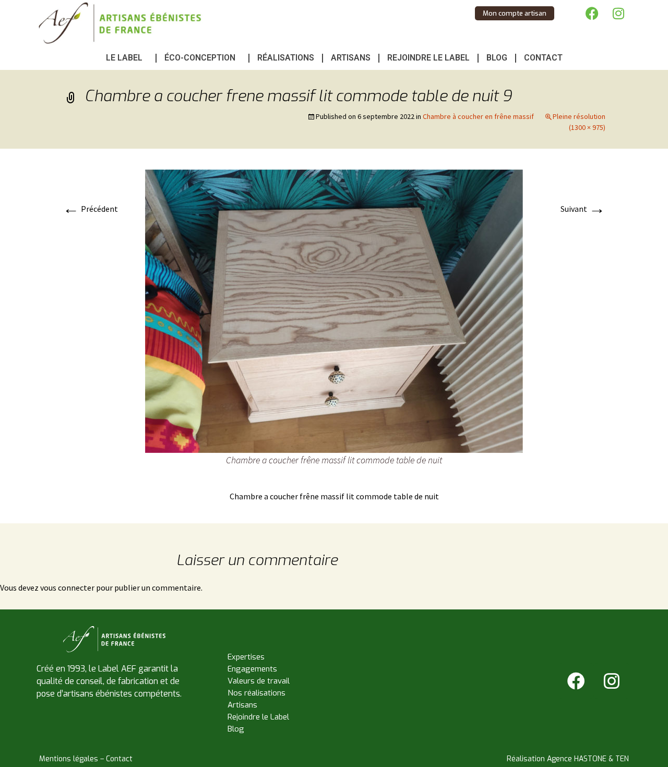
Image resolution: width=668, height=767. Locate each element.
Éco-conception (199, 58)
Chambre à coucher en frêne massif (478, 116)
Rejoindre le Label (428, 58)
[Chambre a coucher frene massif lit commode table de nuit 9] (334, 310)
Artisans (351, 58)
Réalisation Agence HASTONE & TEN (568, 759)
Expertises (246, 657)
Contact (543, 58)
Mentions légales (68, 759)
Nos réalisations (256, 693)
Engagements (252, 669)
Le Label (124, 58)
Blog (496, 58)
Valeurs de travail (259, 681)
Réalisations (285, 58)
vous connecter (67, 587)
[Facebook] (592, 13)
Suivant (582, 208)
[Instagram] (618, 13)
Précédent (90, 208)
